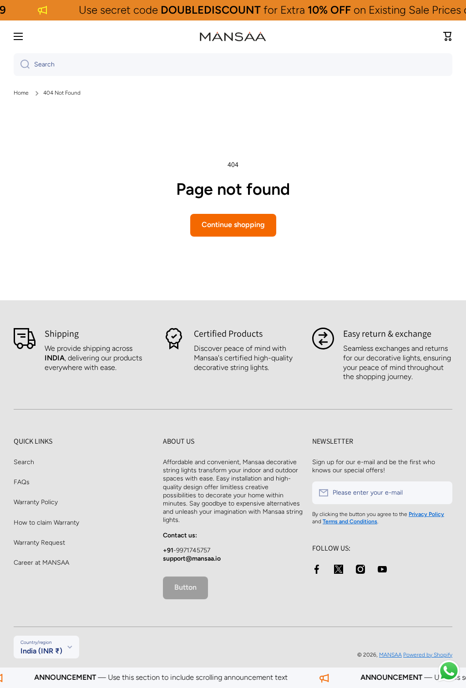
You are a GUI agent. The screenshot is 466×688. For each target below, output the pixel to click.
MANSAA (390, 655)
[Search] (22, 64)
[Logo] (233, 36)
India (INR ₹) (41, 651)
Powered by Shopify (427, 655)
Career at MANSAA (41, 563)
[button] (447, 36)
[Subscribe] (441, 492)
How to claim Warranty (46, 522)
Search (24, 462)
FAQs (22, 482)
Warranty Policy (36, 502)
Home (21, 93)
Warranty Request (39, 542)
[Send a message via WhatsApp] (448, 670)
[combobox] (233, 64)
